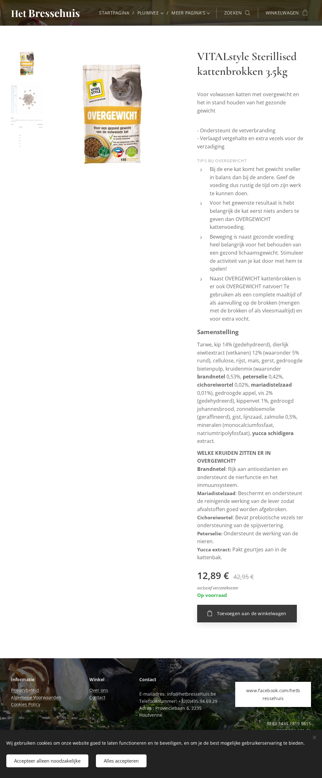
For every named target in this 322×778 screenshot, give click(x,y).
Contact (97, 697)
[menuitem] (115, 13)
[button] (237, 13)
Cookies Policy (25, 704)
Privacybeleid (25, 690)
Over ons (98, 690)
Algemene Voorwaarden (36, 697)
